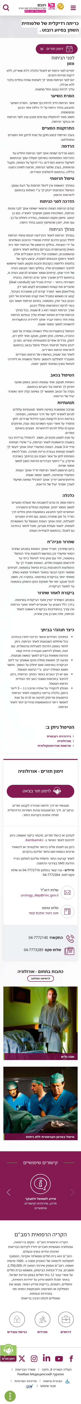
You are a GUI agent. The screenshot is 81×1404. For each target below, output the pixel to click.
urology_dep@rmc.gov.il (39, 892)
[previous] (70, 1192)
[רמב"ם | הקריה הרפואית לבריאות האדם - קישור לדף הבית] (36, 8)
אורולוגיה (64, 741)
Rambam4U (34, 840)
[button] (32, 911)
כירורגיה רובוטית (59, 736)
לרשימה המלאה (40, 978)
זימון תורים (49, 50)
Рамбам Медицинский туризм (40, 1374)
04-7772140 (46, 937)
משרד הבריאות (24, 1369)
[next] (10, 1192)
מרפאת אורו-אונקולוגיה (54, 745)
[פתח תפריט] (73, 8)
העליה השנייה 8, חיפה (56, 1369)
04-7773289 (42, 949)
